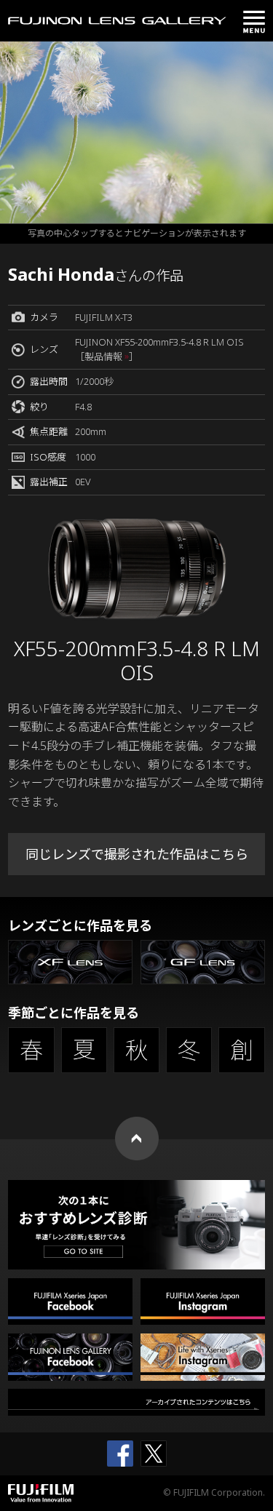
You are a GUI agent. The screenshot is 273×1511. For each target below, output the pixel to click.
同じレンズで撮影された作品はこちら (136, 854)
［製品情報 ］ (106, 356)
